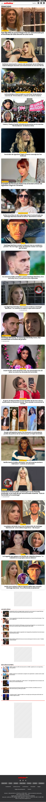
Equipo (39, 786)
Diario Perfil (4, 783)
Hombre (35, 783)
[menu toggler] (2, 3)
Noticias (16, 783)
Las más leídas (5, 609)
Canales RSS (8, 786)
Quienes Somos (16, 786)
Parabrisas (41, 783)
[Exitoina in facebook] (41, 3)
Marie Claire (22, 783)
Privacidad (33, 786)
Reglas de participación (20, 789)
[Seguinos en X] (44, 3)
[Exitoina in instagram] (38, 3)
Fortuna (29, 783)
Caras (10, 783)
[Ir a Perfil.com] (42, 1)
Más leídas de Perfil (7, 665)
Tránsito (29, 789)
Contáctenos (25, 786)
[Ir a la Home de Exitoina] (9, 3)
